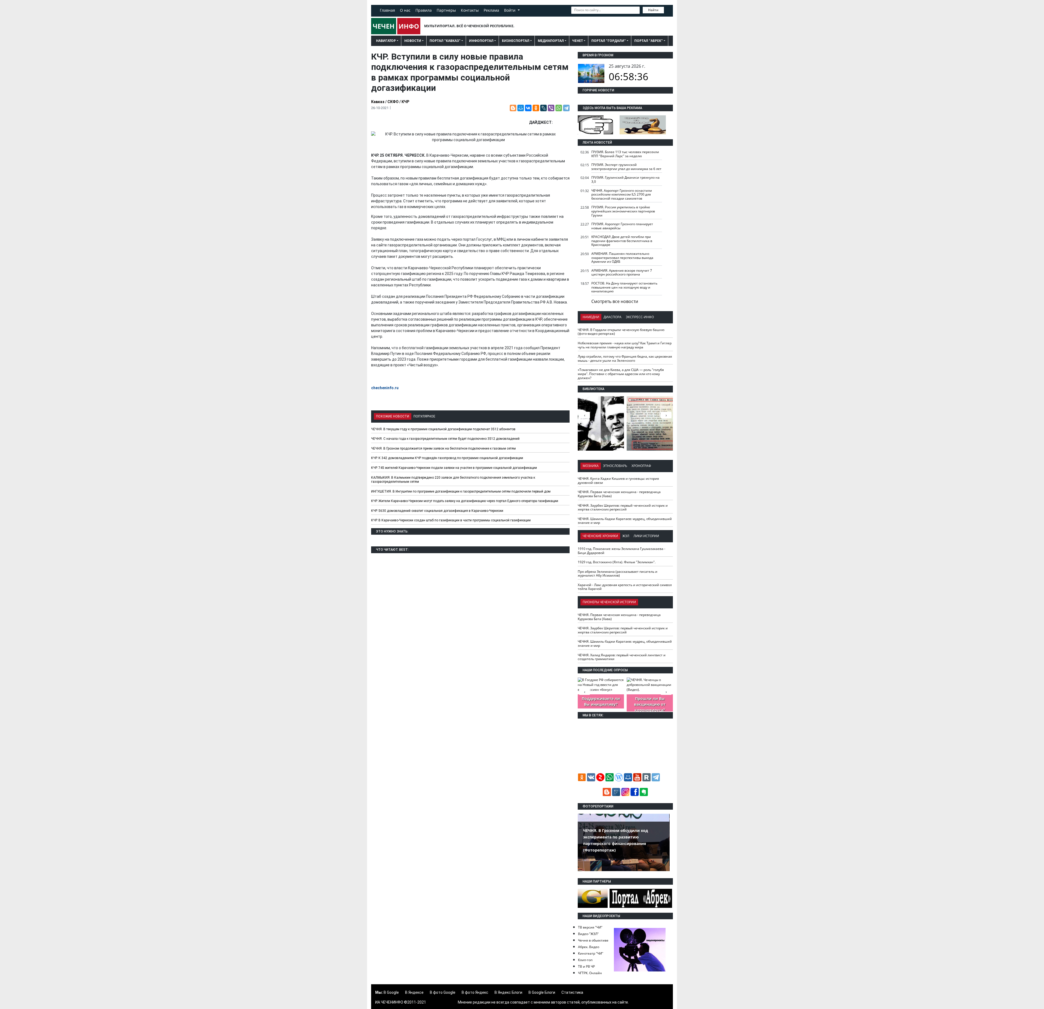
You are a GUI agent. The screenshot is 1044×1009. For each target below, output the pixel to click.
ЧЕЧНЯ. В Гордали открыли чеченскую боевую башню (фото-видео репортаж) (621, 331)
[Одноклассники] (536, 108)
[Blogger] (513, 108)
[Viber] (551, 108)
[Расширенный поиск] (667, 10)
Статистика (572, 992)
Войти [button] (510, 10)
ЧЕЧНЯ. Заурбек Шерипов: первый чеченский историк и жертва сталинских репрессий (623, 507)
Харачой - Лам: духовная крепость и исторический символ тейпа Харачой (625, 587)
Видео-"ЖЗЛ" (588, 933)
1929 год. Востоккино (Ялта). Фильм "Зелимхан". (616, 562)
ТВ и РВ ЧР (586, 966)
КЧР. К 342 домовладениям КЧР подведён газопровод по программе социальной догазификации (447, 458)
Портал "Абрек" (648, 40)
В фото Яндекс (475, 992)
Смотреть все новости (614, 301)
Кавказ (377, 102)
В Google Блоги (542, 992)
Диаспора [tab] (613, 317)
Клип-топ (585, 960)
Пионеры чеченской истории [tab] (609, 602)
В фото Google (442, 992)
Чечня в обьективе (593, 940)
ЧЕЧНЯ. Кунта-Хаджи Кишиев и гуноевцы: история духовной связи (618, 480)
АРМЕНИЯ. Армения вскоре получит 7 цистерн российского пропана (621, 272)
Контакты (470, 10)
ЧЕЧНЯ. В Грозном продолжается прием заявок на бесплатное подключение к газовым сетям (443, 448)
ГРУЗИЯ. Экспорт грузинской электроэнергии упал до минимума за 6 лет (626, 166)
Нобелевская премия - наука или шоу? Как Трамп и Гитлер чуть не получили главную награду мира (625, 345)
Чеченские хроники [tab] (600, 536)
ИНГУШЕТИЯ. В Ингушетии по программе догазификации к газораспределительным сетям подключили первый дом (461, 491)
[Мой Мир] (520, 108)
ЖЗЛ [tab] (625, 536)
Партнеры (446, 10)
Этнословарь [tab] (615, 465)
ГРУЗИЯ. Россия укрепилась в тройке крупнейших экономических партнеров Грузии (623, 211)
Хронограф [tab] (641, 465)
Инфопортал (481, 40)
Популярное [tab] (424, 416)
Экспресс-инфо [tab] (640, 317)
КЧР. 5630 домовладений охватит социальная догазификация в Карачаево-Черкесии (437, 511)
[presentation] (666, 415)
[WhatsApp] (558, 108)
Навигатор (386, 40)
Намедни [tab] (591, 317)
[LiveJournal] (543, 108)
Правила (423, 10)
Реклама (491, 10)
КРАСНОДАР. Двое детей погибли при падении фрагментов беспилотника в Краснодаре (621, 240)
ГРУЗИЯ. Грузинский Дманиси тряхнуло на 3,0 (625, 179)
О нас (405, 10)
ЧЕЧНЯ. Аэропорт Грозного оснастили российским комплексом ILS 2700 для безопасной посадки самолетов (621, 194)
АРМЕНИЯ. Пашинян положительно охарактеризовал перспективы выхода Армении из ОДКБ (622, 257)
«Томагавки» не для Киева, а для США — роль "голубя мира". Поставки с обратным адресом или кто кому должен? (621, 373)
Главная (387, 10)
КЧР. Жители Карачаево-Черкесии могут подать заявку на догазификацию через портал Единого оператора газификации (464, 501)
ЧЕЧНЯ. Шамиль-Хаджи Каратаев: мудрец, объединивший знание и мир (625, 520)
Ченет (577, 40)
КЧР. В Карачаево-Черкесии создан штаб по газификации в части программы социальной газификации (451, 520)
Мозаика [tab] (591, 465)
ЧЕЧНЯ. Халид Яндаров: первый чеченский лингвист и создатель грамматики (622, 657)
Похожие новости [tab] (392, 416)
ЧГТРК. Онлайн (590, 973)
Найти (653, 10)
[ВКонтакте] (528, 108)
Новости (412, 40)
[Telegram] (566, 108)
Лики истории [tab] (646, 536)
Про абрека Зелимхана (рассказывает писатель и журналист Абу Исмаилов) (617, 573)
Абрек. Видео (588, 947)
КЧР (405, 102)
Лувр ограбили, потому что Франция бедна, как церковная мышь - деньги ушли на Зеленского (625, 358)
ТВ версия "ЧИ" (590, 927)
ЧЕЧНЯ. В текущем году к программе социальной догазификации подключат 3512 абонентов (443, 429)
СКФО (393, 102)
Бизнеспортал (515, 40)
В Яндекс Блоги (508, 992)
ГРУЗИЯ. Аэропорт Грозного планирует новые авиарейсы (622, 226)
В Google (391, 992)
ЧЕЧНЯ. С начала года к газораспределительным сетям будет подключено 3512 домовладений (445, 439)
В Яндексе (414, 992)
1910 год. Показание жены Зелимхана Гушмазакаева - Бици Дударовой (621, 550)
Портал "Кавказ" (445, 40)
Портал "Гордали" (608, 40)
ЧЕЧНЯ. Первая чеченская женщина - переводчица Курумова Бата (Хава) (619, 494)
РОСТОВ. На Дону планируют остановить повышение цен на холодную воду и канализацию (624, 287)
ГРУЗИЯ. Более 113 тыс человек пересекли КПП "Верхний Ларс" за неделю (625, 154)
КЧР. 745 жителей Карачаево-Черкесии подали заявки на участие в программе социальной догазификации (454, 468)
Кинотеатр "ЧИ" (590, 953)
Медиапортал (551, 40)
